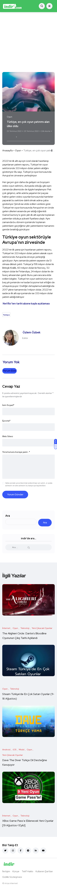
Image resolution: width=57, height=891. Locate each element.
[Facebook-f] (20, 850)
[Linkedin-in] (36, 850)
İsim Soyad (8, 405)
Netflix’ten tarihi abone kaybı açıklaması (26, 303)
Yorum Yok (11, 137)
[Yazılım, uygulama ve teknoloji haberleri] (12, 6)
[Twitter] (5, 850)
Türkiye (22, 136)
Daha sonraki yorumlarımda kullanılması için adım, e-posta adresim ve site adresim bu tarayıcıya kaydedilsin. (28, 484)
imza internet (11, 883)
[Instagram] (13, 850)
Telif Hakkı (27, 871)
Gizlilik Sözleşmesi (12, 877)
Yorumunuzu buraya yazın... (16, 452)
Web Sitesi (7, 436)
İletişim (6, 871)
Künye (15, 871)
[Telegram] (28, 850)
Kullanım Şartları (44, 871)
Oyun (18, 150)
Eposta (6, 420)
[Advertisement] (28, 42)
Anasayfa (7, 150)
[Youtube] (43, 850)
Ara (7, 515)
